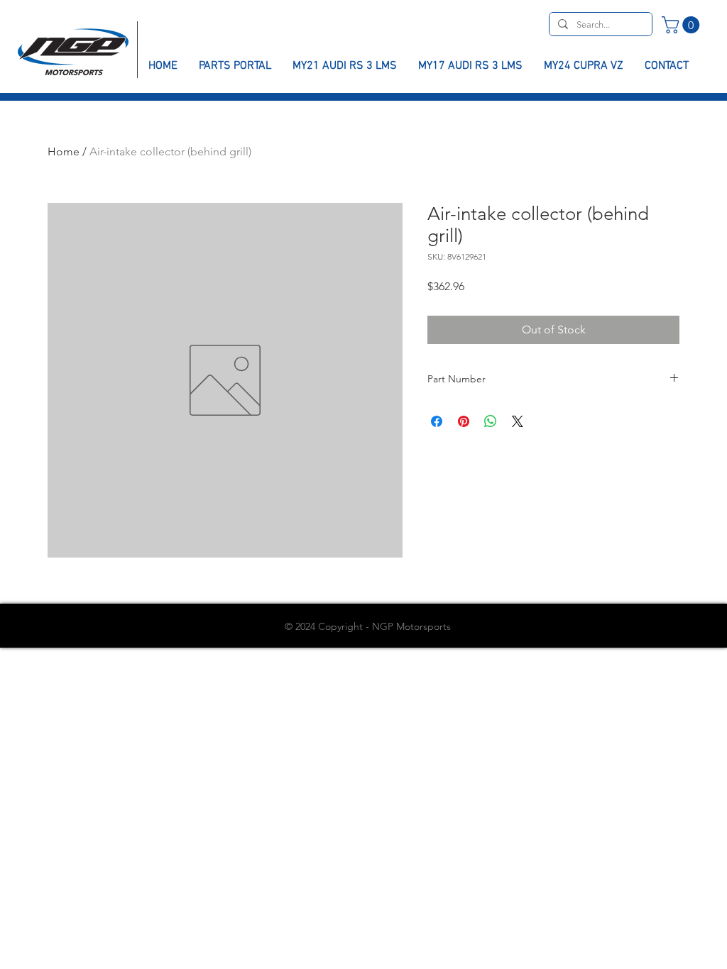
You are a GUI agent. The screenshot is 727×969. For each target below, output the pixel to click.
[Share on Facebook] (436, 421)
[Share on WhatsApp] (490, 421)
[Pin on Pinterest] (463, 421)
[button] (683, 24)
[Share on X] (517, 421)
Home (64, 151)
